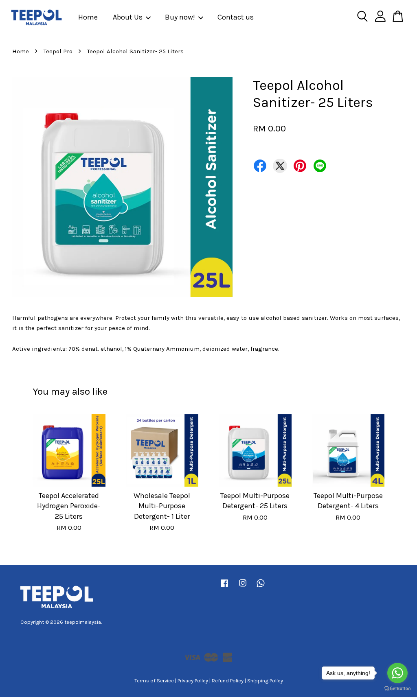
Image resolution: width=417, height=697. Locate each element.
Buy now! (180, 17)
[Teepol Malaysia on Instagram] (242, 587)
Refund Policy (228, 680)
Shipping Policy (265, 680)
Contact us (235, 17)
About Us (128, 17)
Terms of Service (154, 680)
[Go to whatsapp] (397, 673)
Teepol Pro (58, 51)
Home (88, 17)
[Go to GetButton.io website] (397, 688)
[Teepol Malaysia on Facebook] (224, 587)
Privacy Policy (193, 680)
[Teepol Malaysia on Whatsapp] (260, 587)
